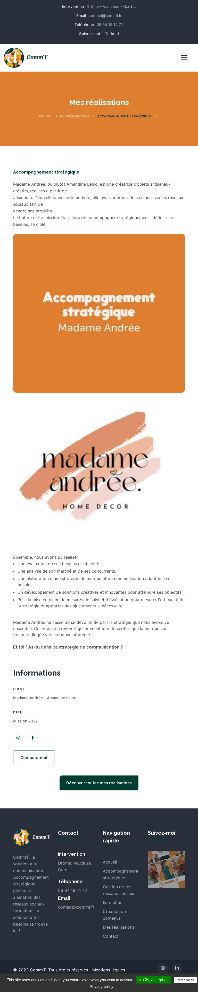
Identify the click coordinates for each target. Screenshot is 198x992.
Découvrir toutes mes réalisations (99, 783)
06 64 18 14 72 (110, 24)
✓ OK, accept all (154, 980)
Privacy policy (101, 986)
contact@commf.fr (105, 15)
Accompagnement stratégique (124, 116)
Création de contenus (114, 915)
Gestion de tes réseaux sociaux (118, 890)
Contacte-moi (33, 757)
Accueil (45, 116)
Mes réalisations (75, 116)
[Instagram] (163, 968)
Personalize (185, 980)
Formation (112, 902)
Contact (111, 936)
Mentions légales (108, 969)
